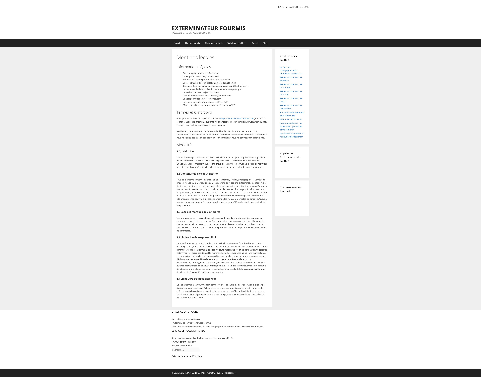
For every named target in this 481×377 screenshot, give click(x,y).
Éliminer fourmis (192, 43)
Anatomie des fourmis (291, 119)
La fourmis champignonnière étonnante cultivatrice (290, 70)
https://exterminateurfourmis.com (237, 118)
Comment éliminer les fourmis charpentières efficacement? (291, 126)
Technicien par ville (235, 43)
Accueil (177, 43)
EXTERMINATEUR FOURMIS (209, 28)
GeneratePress (229, 372)
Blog (265, 43)
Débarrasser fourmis (213, 43)
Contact (255, 43)
